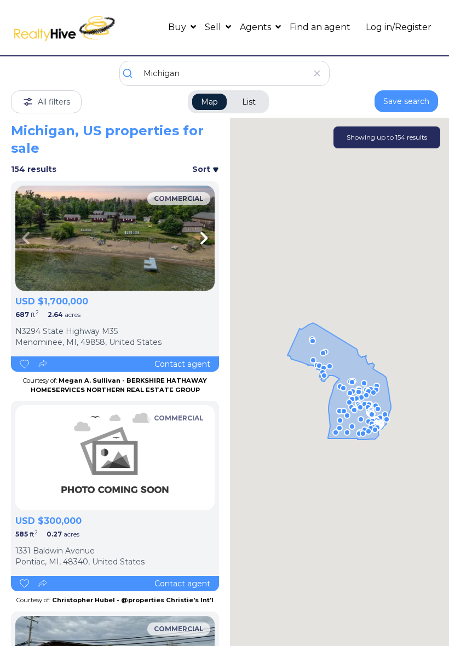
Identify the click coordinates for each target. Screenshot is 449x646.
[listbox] (115, 238)
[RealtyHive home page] (64, 27)
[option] (115, 238)
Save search (406, 101)
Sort (202, 169)
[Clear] (316, 73)
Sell (214, 27)
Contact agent (182, 364)
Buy (178, 27)
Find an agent (320, 27)
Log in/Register (398, 27)
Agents (256, 27)
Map (209, 102)
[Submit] (131, 73)
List (249, 102)
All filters (54, 102)
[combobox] (224, 73)
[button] (324, 375)
